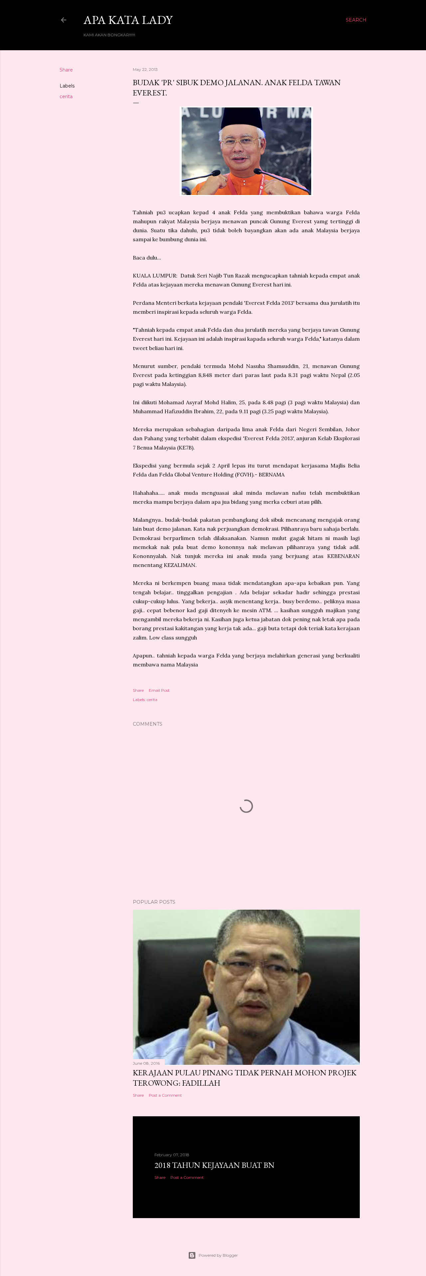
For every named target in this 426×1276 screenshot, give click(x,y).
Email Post (159, 690)
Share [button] (66, 70)
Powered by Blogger (218, 1255)
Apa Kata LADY (128, 20)
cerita (66, 96)
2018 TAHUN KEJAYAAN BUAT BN (214, 1165)
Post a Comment (165, 1095)
